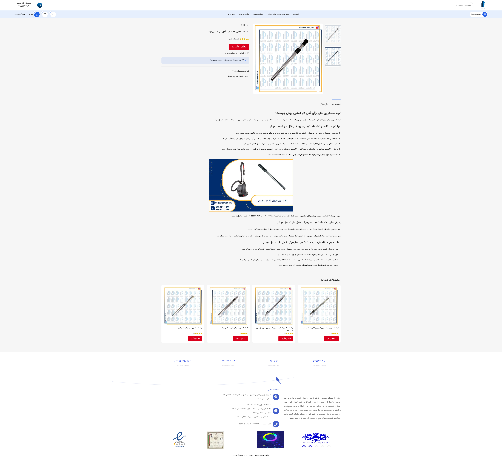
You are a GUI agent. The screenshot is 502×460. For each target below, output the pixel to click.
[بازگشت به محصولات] (244, 25)
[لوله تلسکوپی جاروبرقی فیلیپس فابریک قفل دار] (319, 306)
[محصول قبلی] (247, 25)
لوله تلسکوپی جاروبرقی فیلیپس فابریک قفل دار (321, 328)
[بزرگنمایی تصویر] (318, 88)
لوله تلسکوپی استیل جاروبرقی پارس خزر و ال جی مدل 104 (274, 329)
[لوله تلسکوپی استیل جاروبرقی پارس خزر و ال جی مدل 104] (273, 306)
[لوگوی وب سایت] (482, 5)
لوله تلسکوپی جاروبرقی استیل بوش (234, 328)
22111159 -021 (269, 216)
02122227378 (23, 6)
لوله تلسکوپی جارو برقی (235, 76)
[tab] (336, 103)
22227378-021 (254, 216)
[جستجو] (39, 5)
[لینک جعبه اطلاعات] (319, 363)
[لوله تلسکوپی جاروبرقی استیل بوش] (228, 306)
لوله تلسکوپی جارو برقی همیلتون (190, 328)
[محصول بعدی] (241, 25)
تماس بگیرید (239, 47)
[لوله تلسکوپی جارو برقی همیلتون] (182, 306)
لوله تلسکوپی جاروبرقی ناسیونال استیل (317, 216)
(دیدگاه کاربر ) (233, 39)
